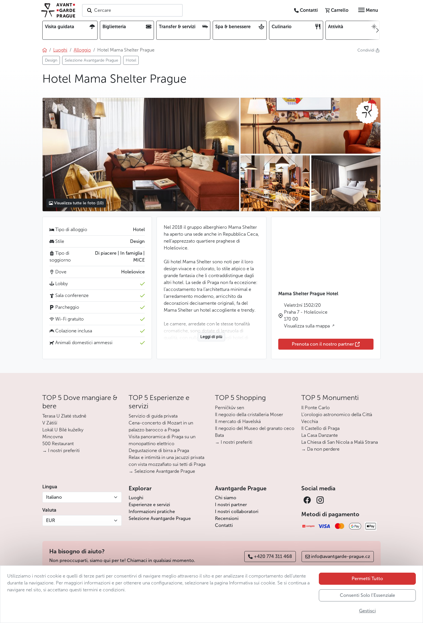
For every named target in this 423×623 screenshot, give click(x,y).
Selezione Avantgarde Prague (160, 518)
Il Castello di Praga (320, 428)
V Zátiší (49, 423)
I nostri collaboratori (236, 511)
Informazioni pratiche (152, 511)
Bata (219, 435)
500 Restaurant (58, 443)
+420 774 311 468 (273, 556)
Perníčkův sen (229, 407)
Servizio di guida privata (153, 416)
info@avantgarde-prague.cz (340, 556)
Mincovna (52, 436)
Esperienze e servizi (149, 504)
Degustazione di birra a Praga (159, 450)
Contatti (224, 525)
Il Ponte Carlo (315, 407)
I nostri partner (231, 504)
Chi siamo (225, 497)
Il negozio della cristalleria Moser (249, 414)
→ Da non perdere (320, 449)
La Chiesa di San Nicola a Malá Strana (339, 442)
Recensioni (227, 518)
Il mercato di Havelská (238, 421)
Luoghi (136, 497)
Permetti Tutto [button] (367, 578)
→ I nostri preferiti (61, 450)
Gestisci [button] (367, 611)
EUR (50, 520)
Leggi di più (211, 336)
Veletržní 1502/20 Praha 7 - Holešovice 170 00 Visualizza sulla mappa (307, 315)
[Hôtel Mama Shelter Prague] (141, 154)
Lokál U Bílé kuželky (62, 430)
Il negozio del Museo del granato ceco (254, 428)
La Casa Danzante (319, 435)
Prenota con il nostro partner (323, 344)
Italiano (54, 497)
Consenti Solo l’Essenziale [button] (367, 595)
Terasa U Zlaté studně (64, 416)
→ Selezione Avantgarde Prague (162, 471)
